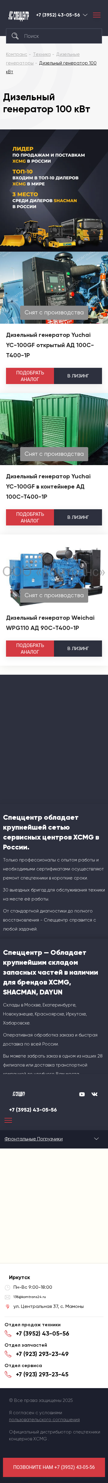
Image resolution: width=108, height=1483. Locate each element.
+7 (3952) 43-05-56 (58, 15)
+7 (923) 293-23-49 (42, 1353)
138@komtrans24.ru (30, 1297)
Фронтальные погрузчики (33, 1139)
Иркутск (85, 15)
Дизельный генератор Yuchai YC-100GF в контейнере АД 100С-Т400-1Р (48, 486)
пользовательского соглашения (44, 1419)
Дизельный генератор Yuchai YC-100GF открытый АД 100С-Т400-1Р (50, 345)
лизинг (78, 376)
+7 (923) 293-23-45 (42, 1374)
